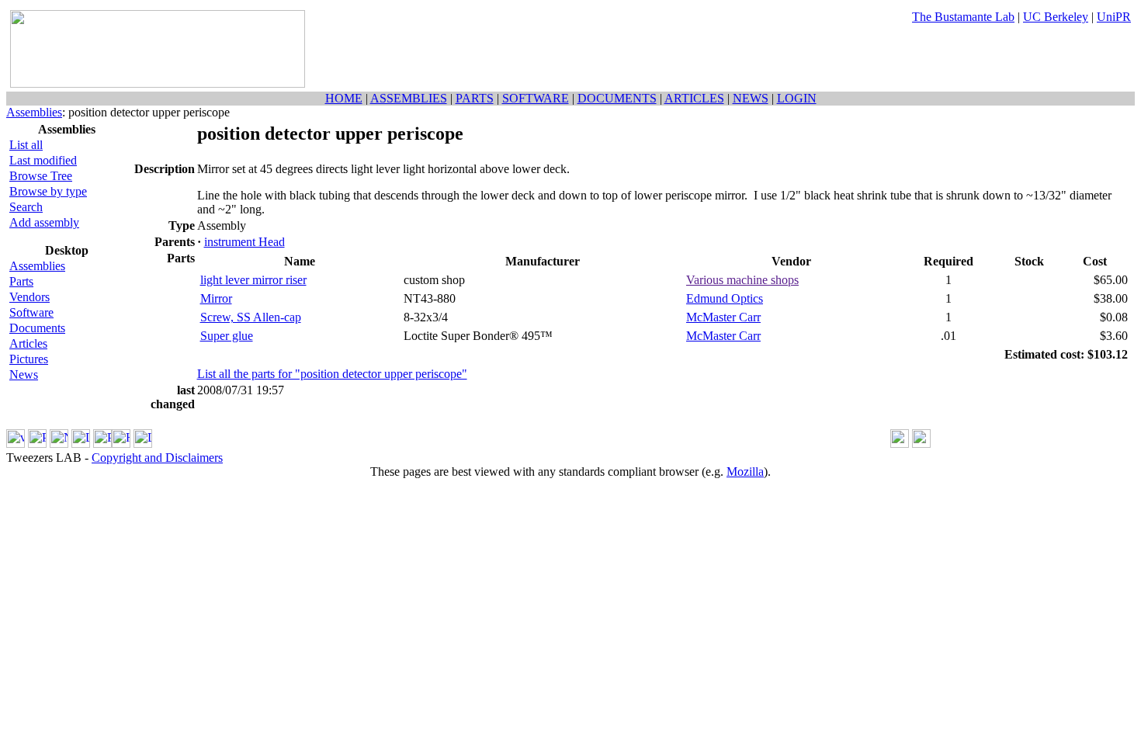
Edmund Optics (724, 298)
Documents (37, 328)
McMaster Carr (723, 317)
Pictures (28, 359)
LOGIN (797, 98)
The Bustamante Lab (963, 16)
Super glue (226, 335)
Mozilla (745, 471)
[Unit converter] (921, 443)
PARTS (475, 98)
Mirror (216, 298)
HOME (343, 98)
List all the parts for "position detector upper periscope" (332, 373)
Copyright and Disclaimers (157, 457)
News (23, 374)
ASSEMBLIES (408, 98)
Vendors (29, 296)
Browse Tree (40, 175)
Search (26, 206)
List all (26, 144)
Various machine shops (742, 279)
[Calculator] (899, 443)
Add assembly (44, 222)
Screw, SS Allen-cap (250, 317)
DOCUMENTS (617, 98)
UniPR (1114, 16)
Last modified (43, 160)
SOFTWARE (535, 98)
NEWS (750, 98)
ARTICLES (694, 98)
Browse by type (48, 191)
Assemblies (34, 112)
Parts (21, 281)
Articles (28, 343)
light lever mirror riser (253, 279)
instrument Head (244, 241)
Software (31, 312)
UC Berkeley (1055, 16)
